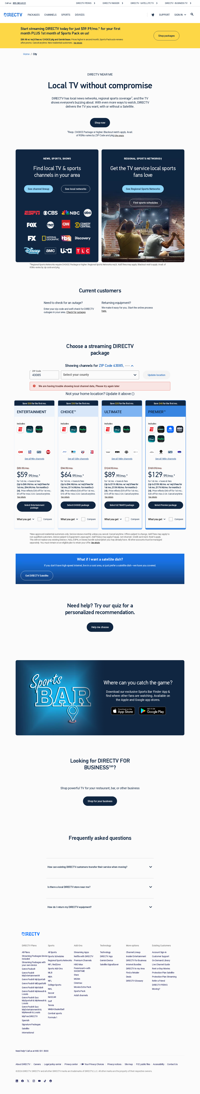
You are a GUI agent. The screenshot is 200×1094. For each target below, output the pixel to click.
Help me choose (100, 627)
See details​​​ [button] (78, 43)
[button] (152, 14)
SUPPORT (164, 14)
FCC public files (143, 1064)
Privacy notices (114, 1064)
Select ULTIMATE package (122, 505)
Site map (128, 1064)
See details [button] (21, 497)
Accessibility (158, 1064)
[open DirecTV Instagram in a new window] (33, 1081)
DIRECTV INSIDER (111, 3)
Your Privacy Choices (94, 1064)
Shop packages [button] (166, 35)
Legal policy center (52, 1064)
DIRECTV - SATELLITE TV (142, 3)
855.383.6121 (19, 3)
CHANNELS (50, 14)
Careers (37, 1064)
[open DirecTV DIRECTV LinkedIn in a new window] (17, 1081)
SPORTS (65, 14)
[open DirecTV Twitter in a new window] (28, 1081)
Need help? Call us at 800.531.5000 (32, 1050)
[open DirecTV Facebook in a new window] (22, 1081)
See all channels (34, 458)
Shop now (100, 122)
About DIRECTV (23, 1064)
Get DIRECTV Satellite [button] (36, 575)
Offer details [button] (119, 135)
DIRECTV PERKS (83, 3)
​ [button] (133, 393)
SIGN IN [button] (178, 14)
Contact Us (172, 1064)
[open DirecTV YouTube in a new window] (39, 1081)
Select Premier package (166, 505)
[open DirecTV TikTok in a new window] (45, 1081)
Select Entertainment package (34, 506)
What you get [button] (24, 519)
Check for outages (76, 312)
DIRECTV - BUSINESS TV (176, 3)
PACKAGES (34, 14)
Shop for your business (100, 801)
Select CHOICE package (78, 505)
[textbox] (44, 375)
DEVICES (80, 14)
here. (104, 311)
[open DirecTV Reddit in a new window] (50, 1081)
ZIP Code (36, 370)
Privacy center (71, 1064)
